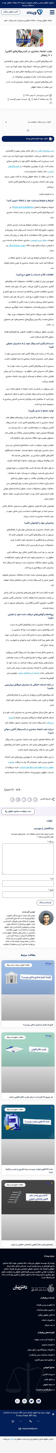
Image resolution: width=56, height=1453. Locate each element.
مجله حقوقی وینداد (44, 20)
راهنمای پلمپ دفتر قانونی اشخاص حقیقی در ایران (32, 1244)
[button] (35, 799)
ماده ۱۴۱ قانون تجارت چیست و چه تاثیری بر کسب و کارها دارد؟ (29, 1171)
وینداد (12, 1439)
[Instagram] (24, 1401)
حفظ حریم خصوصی (38, 240)
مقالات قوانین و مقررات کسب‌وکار (22, 20)
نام (52, 879)
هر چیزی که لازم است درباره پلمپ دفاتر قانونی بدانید (31, 1097)
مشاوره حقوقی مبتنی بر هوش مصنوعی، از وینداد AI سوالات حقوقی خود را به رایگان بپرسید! (28, 4)
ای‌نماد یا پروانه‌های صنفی (28, 673)
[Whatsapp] (17, 1401)
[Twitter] (31, 1401)
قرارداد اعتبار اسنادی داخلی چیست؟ (38, 1025)
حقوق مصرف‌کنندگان (17, 245)
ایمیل (51, 890)
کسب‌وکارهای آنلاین (45, 151)
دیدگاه (50, 842)
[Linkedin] (38, 1401)
